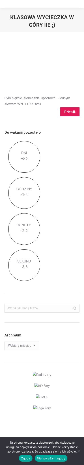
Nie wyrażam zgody (51, 458)
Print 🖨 (69, 112)
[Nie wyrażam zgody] (78, 451)
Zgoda (25, 458)
